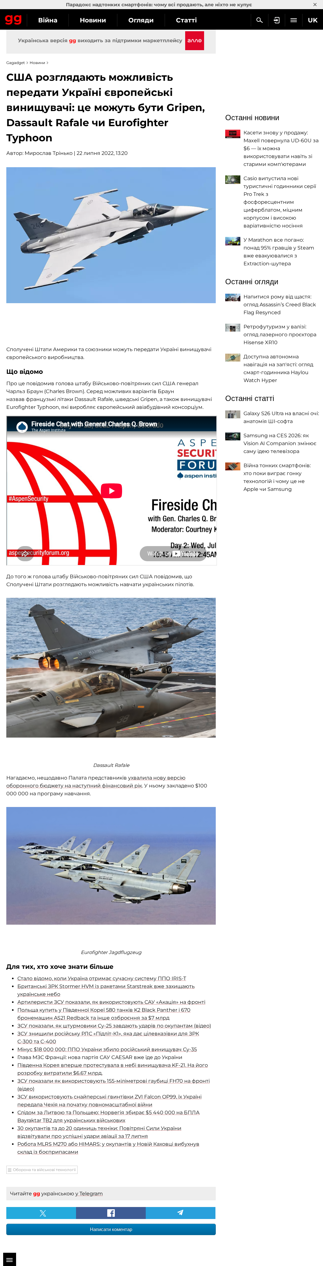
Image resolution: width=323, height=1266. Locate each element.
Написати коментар (111, 1229)
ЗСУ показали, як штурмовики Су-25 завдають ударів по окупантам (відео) (114, 1026)
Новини (93, 20)
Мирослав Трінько (49, 153)
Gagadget (13, 18)
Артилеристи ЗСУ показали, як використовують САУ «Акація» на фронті (111, 1002)
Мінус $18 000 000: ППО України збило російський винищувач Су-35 (107, 1049)
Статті (186, 20)
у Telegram (89, 1194)
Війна (47, 20)
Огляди (141, 20)
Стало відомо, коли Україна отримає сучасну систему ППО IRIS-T (101, 978)
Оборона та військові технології (44, 1169)
